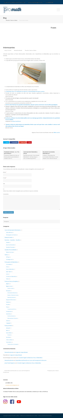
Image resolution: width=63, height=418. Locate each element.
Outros (6, 254)
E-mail (5, 178)
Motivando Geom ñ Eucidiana (12, 318)
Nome (5, 172)
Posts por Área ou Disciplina (11, 281)
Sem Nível (8, 337)
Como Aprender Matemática (12, 292)
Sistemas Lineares (11, 288)
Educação (8, 290)
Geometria (8, 313)
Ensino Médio (9, 332)
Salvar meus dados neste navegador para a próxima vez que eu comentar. (20, 191)
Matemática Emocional (11, 297)
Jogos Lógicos (9, 271)
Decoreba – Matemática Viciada (13, 295)
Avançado (8, 328)
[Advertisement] (14, 36)
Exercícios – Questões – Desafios (12, 240)
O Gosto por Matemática (11, 276)
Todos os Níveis (32, 50)
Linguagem (8, 323)
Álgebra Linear (9, 286)
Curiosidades (8, 264)
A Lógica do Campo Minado (21, 352)
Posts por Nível (8, 325)
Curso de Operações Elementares (13, 230)
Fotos (7, 266)
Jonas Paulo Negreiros (10, 363)
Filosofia (27, 50)
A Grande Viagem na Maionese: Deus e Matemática (30, 357)
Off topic (8, 257)
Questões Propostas (10, 247)
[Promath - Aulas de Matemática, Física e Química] (12, 9)
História (7, 320)
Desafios (8, 242)
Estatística (8, 302)
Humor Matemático (10, 269)
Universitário (8, 342)
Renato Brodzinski (18, 50)
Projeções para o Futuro (53, 370)
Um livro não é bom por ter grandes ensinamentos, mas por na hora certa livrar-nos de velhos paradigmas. (31, 104)
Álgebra (7, 283)
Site (4, 183)
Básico (7, 330)
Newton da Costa (9, 252)
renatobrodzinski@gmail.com (12, 385)
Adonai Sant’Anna (16, 121)
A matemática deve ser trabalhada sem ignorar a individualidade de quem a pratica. (25, 91)
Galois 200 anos (9, 232)
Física (7, 307)
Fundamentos (9, 311)
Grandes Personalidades (11, 249)
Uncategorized (9, 259)
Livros (7, 274)
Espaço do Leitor (8, 237)
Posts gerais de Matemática (11, 262)
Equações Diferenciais (10, 299)
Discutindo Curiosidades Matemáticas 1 (49, 152)
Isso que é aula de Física (12, 309)
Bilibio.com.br (57, 132)
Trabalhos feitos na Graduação (13, 344)
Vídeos (7, 278)
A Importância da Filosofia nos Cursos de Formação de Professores (30, 360)
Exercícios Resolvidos (10, 244)
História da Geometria (11, 316)
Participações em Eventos (11, 234)
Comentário (6, 194)
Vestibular (9, 334)
